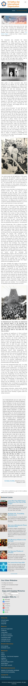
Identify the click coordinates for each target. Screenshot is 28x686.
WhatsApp (7, 599)
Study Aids (3, 623)
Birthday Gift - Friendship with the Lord (16, 514)
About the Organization (7, 628)
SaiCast (3, 586)
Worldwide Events (5, 647)
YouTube (6, 608)
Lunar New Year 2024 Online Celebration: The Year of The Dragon (17, 502)
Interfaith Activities (5, 641)
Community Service (5, 639)
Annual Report (4, 663)
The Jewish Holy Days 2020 (16, 563)
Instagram (7, 603)
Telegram (7, 610)
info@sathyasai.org (5, 677)
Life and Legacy (5, 620)
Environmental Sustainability (8, 672)
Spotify (6, 612)
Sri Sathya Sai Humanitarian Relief (10, 584)
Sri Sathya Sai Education (7, 635)
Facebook (6, 601)
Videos (2, 653)
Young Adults (4, 632)
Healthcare (4, 630)
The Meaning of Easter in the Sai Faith (17, 540)
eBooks (3, 654)
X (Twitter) (7, 605)
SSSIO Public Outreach (6, 665)
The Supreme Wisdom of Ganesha (15, 551)
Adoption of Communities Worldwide (10, 670)
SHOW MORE (14, 573)
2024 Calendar (4, 646)
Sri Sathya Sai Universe (7, 583)
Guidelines (3, 658)
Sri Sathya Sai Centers (6, 634)
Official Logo (4, 660)
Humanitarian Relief (6, 637)
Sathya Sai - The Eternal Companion (10, 656)
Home (13, 10)
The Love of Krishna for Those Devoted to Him (17, 526)
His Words (3, 622)
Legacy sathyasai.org (7, 588)
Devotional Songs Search (7, 661)
